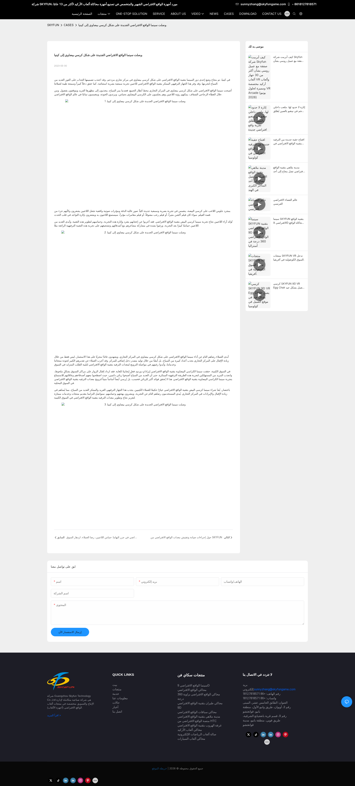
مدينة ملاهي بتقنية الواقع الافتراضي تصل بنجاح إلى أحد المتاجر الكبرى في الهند (289, 169)
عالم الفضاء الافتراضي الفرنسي (285, 201)
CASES (69, 25)
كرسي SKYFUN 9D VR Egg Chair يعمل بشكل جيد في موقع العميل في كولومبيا (288, 285)
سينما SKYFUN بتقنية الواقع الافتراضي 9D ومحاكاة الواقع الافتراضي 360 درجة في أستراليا (289, 221)
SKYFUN (53, 25)
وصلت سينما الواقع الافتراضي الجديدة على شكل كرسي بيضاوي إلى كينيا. (122, 25)
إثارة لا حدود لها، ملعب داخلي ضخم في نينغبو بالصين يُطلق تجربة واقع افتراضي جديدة (289, 109)
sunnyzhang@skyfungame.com (263, 4)
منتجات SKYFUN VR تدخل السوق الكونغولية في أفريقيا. (288, 257)
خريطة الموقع (160, 768)
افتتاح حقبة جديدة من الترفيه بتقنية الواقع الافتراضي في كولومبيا (288, 141)
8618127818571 (305, 4)
